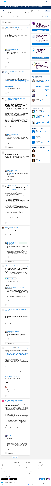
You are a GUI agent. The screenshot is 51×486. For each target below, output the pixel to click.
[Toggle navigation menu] (49, 4)
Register (31, 6)
